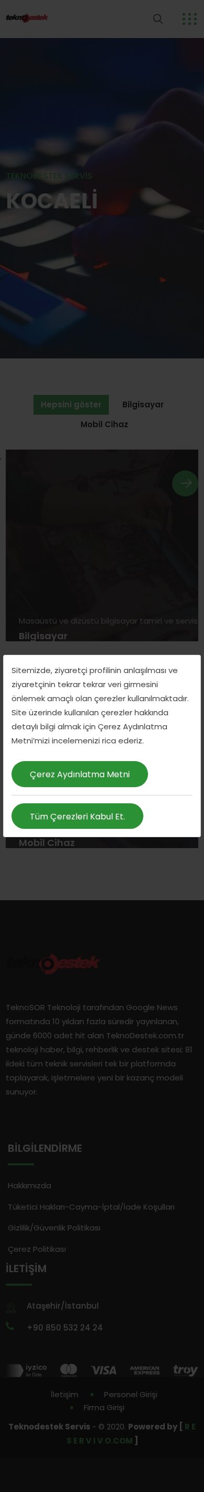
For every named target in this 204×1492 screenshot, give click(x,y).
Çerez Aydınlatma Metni (80, 774)
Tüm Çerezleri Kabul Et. (77, 817)
